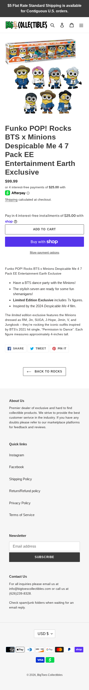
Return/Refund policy (24, 491)
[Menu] (81, 25)
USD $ (43, 634)
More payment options (44, 252)
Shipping (11, 199)
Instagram (16, 455)
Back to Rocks (48, 371)
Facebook (16, 467)
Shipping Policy (20, 479)
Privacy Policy (20, 503)
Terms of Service (21, 515)
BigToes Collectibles (50, 675)
